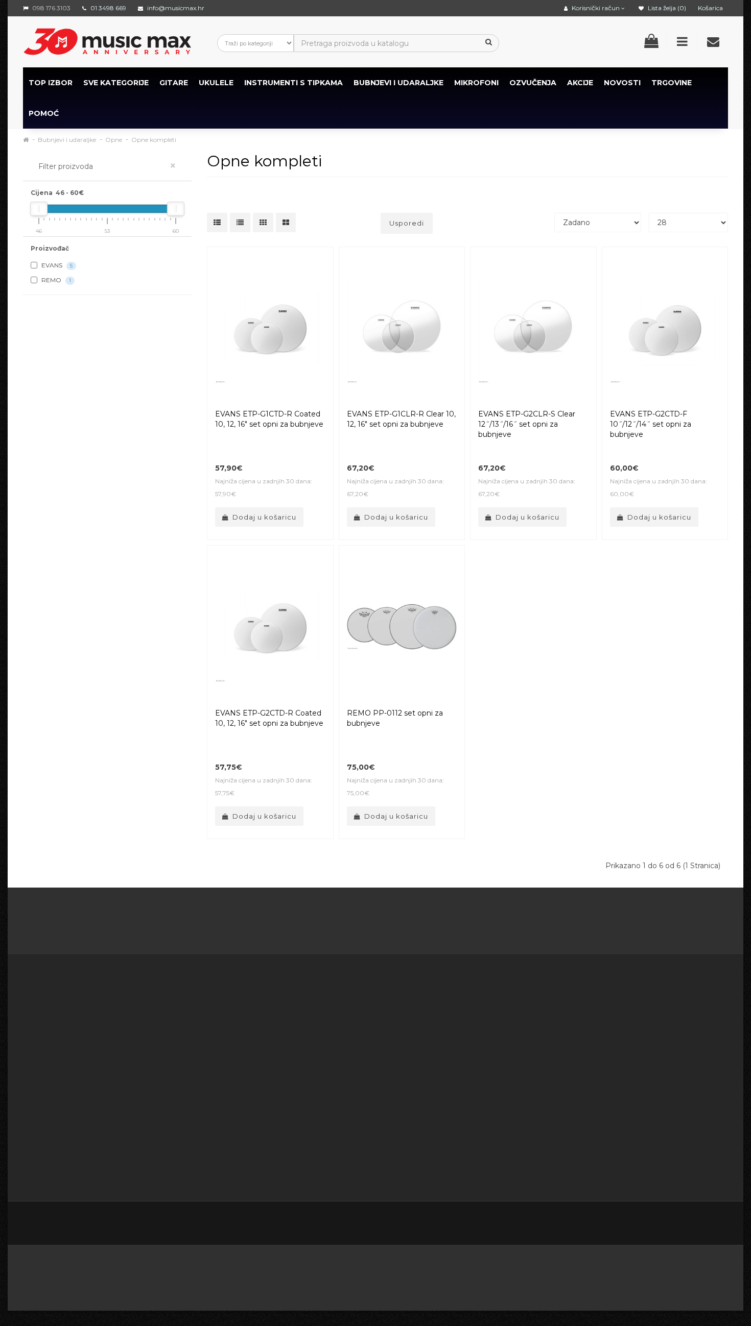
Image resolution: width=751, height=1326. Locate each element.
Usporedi (406, 223)
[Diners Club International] (371, 1275)
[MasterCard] (536, 1275)
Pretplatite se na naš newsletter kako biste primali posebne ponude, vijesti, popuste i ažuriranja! (640, 1026)
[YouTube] (676, 1224)
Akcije (473, 1038)
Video (85, 1153)
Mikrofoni (476, 82)
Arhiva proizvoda (492, 1077)
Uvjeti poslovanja (293, 1038)
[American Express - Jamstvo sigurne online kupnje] (132, 1275)
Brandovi (479, 1013)
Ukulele (216, 82)
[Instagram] (697, 1224)
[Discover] (420, 1275)
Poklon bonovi (488, 1025)
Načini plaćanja (289, 1077)
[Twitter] (633, 1224)
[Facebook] (611, 1224)
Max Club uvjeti (290, 1153)
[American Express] (321, 1275)
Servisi (274, 1166)
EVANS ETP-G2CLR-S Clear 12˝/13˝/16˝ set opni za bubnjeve (526, 424)
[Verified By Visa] (268, 1275)
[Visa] (642, 1275)
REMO (55, 280)
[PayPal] (692, 1275)
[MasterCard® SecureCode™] (206, 1275)
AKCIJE (580, 82)
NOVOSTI (622, 82)
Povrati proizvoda (394, 1038)
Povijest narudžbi (393, 1051)
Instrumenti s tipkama (293, 82)
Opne (113, 139)
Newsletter (483, 1051)
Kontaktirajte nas (393, 1013)
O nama (54, 1128)
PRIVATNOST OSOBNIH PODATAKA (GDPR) (304, 1102)
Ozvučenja (532, 82)
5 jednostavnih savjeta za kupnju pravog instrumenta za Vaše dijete (376, 923)
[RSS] (654, 1224)
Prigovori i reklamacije (302, 1128)
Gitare (173, 82)
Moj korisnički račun (397, 1025)
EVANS (56, 265)
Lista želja (380, 1064)
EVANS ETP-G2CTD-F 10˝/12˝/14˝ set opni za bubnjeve (650, 424)
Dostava (278, 1025)
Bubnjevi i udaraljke (398, 82)
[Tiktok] (719, 1224)
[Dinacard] (479, 1275)
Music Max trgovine (298, 1140)
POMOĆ (44, 113)
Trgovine (671, 82)
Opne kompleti (153, 139)
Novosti (477, 1089)
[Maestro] (589, 1275)
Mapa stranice (488, 1064)
